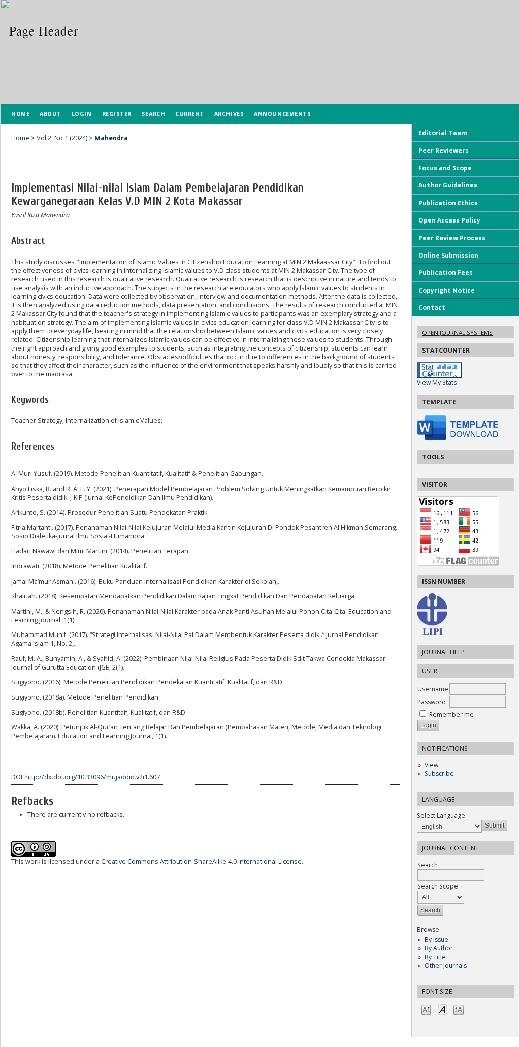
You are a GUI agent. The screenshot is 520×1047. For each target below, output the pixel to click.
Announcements (282, 113)
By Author (439, 948)
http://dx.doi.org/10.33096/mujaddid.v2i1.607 (92, 777)
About (50, 113)
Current (189, 113)
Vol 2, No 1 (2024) (62, 138)
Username (432, 689)
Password (431, 701)
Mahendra (111, 138)
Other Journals (446, 965)
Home (20, 113)
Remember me (451, 714)
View (431, 764)
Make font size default (442, 1009)
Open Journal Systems (457, 332)
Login (82, 113)
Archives (229, 113)
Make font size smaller (426, 1009)
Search (153, 113)
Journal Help (443, 652)
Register (117, 113)
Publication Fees (445, 272)
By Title (435, 957)
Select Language (441, 815)
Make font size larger (458, 1009)
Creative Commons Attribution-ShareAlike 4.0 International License (201, 861)
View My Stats (437, 382)
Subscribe (439, 773)
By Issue (436, 939)
